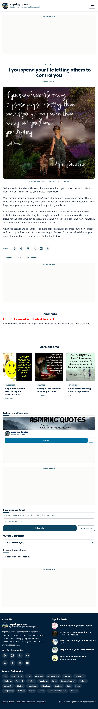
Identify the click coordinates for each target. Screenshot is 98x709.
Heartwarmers (53, 676)
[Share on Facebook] (21, 248)
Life (19, 257)
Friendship (45, 686)
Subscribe (40, 528)
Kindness (8, 681)
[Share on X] (34, 248)
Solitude (21, 691)
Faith (69, 686)
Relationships (31, 257)
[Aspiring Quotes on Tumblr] (12, 663)
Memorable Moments (57, 691)
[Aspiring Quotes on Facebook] (5, 655)
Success (74, 691)
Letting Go (8, 686)
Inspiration (79, 676)
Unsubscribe (86, 528)
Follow (46, 440)
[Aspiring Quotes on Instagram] (28, 248)
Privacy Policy (8, 702)
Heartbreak (32, 686)
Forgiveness (9, 691)
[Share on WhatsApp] (14, 248)
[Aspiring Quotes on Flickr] (20, 663)
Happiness (49, 64)
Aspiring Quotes (19, 432)
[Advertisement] (49, 36)
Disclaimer (41, 702)
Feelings (82, 681)
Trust (54, 681)
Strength (19, 681)
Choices (20, 686)
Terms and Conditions (25, 702)
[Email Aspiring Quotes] (27, 663)
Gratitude (58, 686)
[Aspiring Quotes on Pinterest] (20, 655)
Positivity (39, 676)
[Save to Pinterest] (48, 248)
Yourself (67, 676)
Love (29, 676)
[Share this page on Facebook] (91, 440)
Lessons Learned (68, 681)
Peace (77, 686)
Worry (31, 691)
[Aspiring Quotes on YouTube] (27, 655)
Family (41, 691)
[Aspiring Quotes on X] (5, 663)
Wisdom (31, 681)
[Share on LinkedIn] (41, 248)
